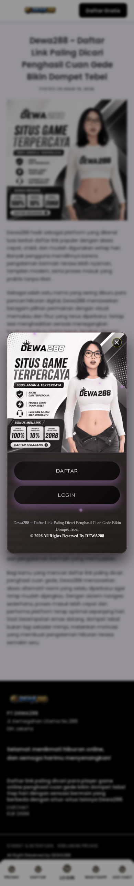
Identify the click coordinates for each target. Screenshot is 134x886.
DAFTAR (67, 471)
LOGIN (67, 495)
